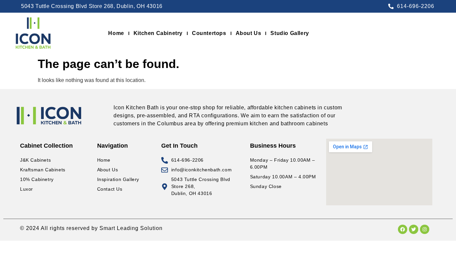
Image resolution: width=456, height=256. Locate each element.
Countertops (209, 33)
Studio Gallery (289, 33)
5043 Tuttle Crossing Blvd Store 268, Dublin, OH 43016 (92, 6)
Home (116, 33)
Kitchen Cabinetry (158, 33)
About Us (248, 33)
